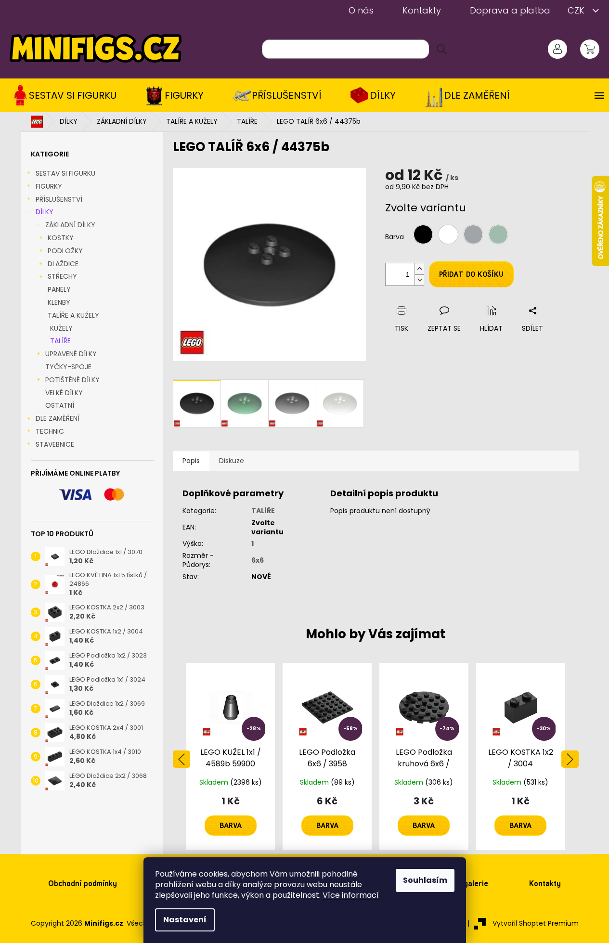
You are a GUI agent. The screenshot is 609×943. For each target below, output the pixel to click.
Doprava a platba (510, 10)
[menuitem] (68, 95)
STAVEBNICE (55, 444)
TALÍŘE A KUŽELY (73, 315)
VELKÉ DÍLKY (64, 393)
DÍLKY (44, 212)
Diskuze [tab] (231, 460)
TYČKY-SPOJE (68, 367)
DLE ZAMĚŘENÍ (57, 418)
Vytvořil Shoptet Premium (535, 923)
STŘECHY (62, 276)
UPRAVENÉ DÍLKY (71, 354)
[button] (231, 816)
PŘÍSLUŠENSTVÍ (59, 199)
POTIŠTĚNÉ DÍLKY (72, 380)
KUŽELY (61, 328)
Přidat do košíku (471, 274)
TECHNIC (50, 431)
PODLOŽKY (65, 251)
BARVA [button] (231, 825)
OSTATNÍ (59, 405)
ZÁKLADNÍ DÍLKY (70, 225)
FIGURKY (49, 186)
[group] (230, 757)
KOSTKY (61, 238)
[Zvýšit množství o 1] (419, 268)
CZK (577, 10)
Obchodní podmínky (82, 883)
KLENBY (59, 302)
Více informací (351, 895)
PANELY (59, 289)
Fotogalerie (468, 883)
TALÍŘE (60, 341)
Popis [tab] (191, 460)
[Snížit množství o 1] (419, 279)
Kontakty (421, 10)
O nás (361, 10)
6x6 (257, 560)
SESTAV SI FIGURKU (65, 173)
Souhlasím (425, 880)
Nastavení (185, 919)
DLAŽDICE (63, 264)
